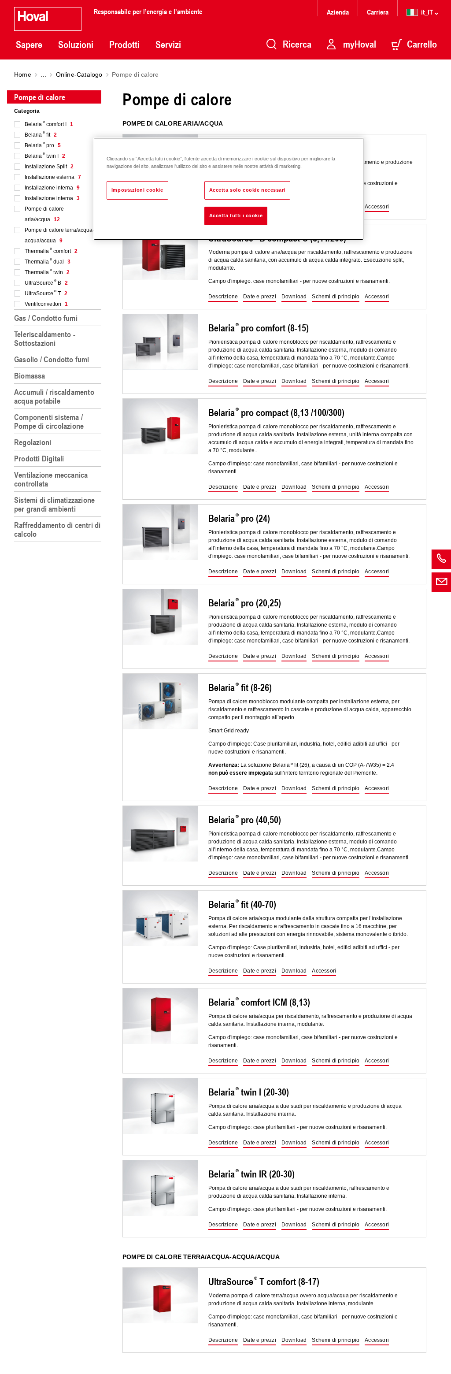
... (43, 74)
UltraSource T (46, 293)
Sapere (29, 44)
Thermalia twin (47, 272)
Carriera (377, 12)
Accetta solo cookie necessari (247, 190)
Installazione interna (52, 188)
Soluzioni (75, 44)
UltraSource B (46, 283)
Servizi (168, 44)
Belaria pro (43, 145)
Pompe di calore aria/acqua (44, 214)
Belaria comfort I (49, 124)
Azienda (338, 12)
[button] (377, 207)
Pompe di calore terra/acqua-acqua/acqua (59, 235)
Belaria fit (41, 135)
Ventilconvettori (46, 304)
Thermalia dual (47, 262)
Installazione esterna (53, 177)
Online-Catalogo (79, 74)
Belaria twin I (45, 156)
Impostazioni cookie (137, 190)
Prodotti (124, 44)
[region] (59, 728)
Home (22, 74)
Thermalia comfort (51, 251)
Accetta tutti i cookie (236, 215)
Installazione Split (49, 166)
